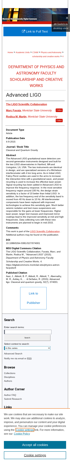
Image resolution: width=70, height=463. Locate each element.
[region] (35, 435)
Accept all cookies (35, 445)
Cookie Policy (22, 433)
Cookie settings (25, 430)
